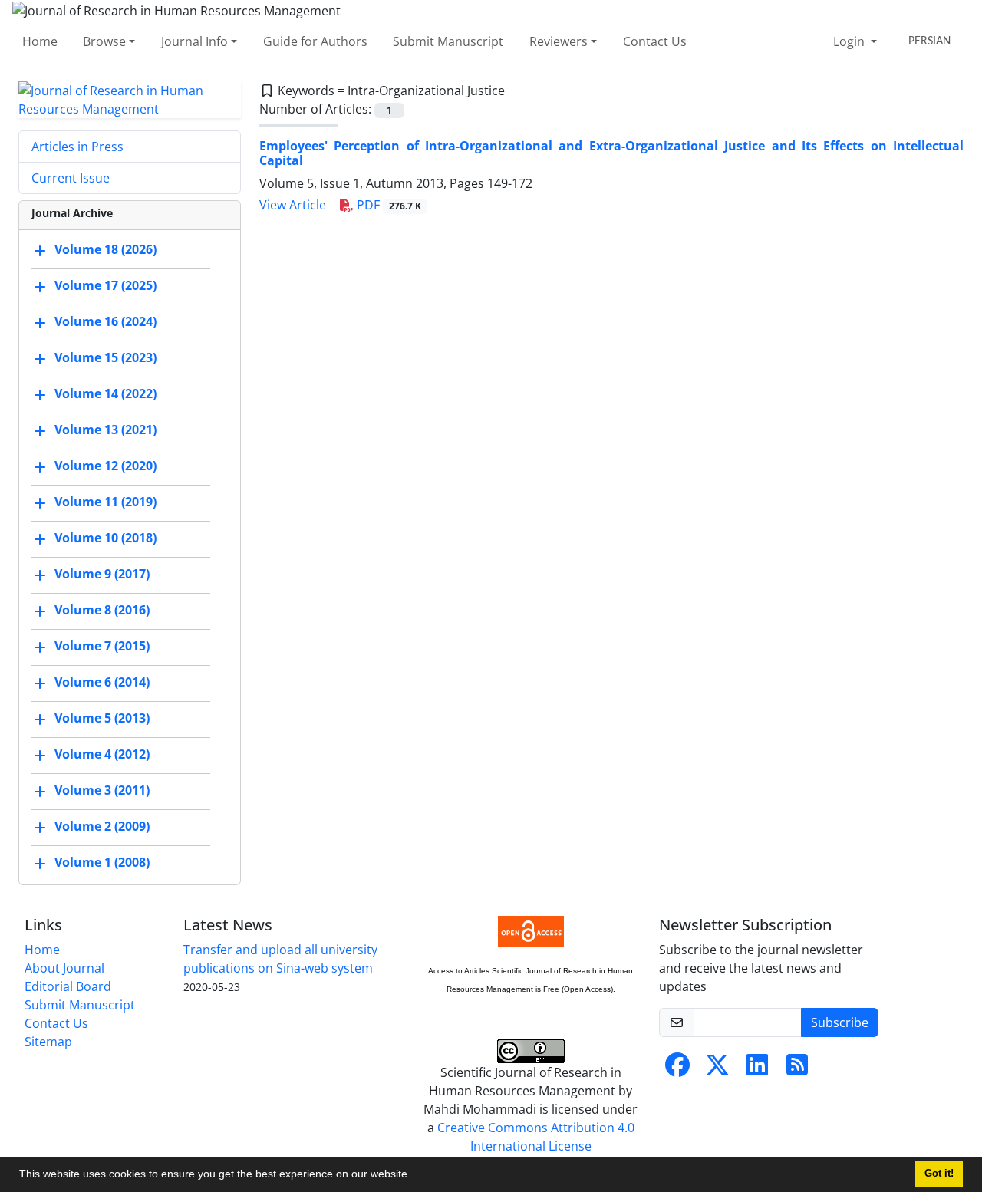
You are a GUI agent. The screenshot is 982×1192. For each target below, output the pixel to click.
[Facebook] (677, 1069)
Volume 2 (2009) (102, 826)
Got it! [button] (939, 1173)
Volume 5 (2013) (102, 718)
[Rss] (797, 1069)
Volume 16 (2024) (105, 321)
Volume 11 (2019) (105, 501)
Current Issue (70, 178)
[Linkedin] (757, 1069)
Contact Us (655, 41)
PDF (387, 204)
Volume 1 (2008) (102, 862)
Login (850, 41)
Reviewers (558, 41)
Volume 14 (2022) (105, 393)
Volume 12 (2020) (105, 465)
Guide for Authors (315, 41)
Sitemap (48, 1041)
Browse (104, 41)
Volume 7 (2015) (102, 645)
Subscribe (839, 1022)
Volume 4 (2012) (102, 754)
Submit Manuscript (448, 41)
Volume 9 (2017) (102, 573)
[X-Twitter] (717, 1069)
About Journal (64, 968)
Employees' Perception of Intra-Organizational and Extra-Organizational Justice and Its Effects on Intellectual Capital (611, 153)
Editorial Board (68, 986)
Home (40, 41)
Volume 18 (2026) (105, 249)
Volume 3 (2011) (102, 790)
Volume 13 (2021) (105, 429)
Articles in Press (77, 146)
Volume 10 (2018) (105, 537)
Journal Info (194, 41)
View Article (292, 204)
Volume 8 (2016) (102, 609)
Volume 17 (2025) (105, 285)
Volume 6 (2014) (102, 681)
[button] (416, 1176)
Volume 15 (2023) (105, 357)
